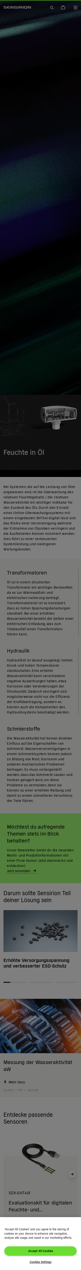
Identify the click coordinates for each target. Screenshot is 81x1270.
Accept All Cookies (40, 1251)
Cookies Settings (40, 1262)
